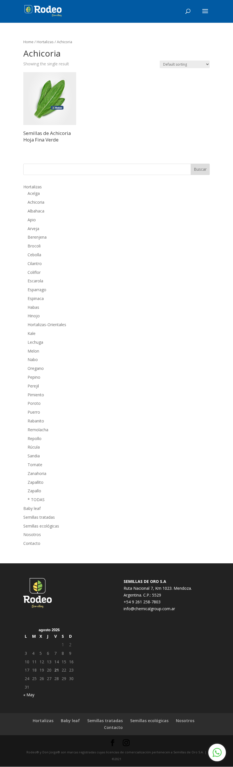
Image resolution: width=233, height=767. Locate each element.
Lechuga (35, 342)
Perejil (33, 386)
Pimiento (36, 394)
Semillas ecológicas (41, 526)
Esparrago (37, 289)
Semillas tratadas (39, 517)
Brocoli (34, 246)
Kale (32, 333)
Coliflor (34, 272)
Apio (32, 219)
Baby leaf (32, 508)
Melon (33, 351)
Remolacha (38, 429)
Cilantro (35, 263)
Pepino (34, 377)
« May (28, 694)
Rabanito (36, 421)
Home (28, 41)
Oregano (36, 368)
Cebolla (34, 254)
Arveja (33, 228)
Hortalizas (45, 41)
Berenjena (37, 237)
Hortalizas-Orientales (47, 324)
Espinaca (36, 298)
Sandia (34, 455)
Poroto (34, 403)
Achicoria (36, 202)
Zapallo (34, 490)
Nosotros (32, 534)
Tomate (35, 464)
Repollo (34, 438)
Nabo (33, 359)
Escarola (35, 281)
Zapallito (35, 482)
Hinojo (34, 315)
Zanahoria (37, 473)
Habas (33, 307)
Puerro (34, 412)
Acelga (34, 193)
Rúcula (34, 447)
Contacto (31, 543)
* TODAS (36, 499)
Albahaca (36, 211)
